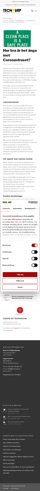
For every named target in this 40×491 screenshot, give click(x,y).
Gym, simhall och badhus (11, 443)
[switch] (34, 252)
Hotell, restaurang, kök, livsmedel (14, 439)
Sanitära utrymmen (9, 453)
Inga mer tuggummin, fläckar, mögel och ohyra (18, 456)
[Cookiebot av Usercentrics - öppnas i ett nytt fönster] (28, 202)
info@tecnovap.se (14, 369)
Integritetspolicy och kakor (12, 374)
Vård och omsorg (8, 460)
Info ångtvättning (18, 64)
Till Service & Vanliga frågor (20, 1)
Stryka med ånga (8, 463)
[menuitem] (20, 1)
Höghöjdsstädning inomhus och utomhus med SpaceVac (18, 472)
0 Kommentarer (7, 64)
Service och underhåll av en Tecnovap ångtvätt (18, 467)
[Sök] (31, 11)
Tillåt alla (20, 274)
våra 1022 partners (15, 219)
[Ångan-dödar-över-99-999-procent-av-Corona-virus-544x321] (17, 38)
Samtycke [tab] (6, 208)
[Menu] (36, 10)
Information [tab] (17, 208)
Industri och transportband (12, 446)
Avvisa (20, 287)
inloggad (16, 328)
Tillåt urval (20, 281)
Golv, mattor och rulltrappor (12, 449)
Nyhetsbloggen (7, 18)
